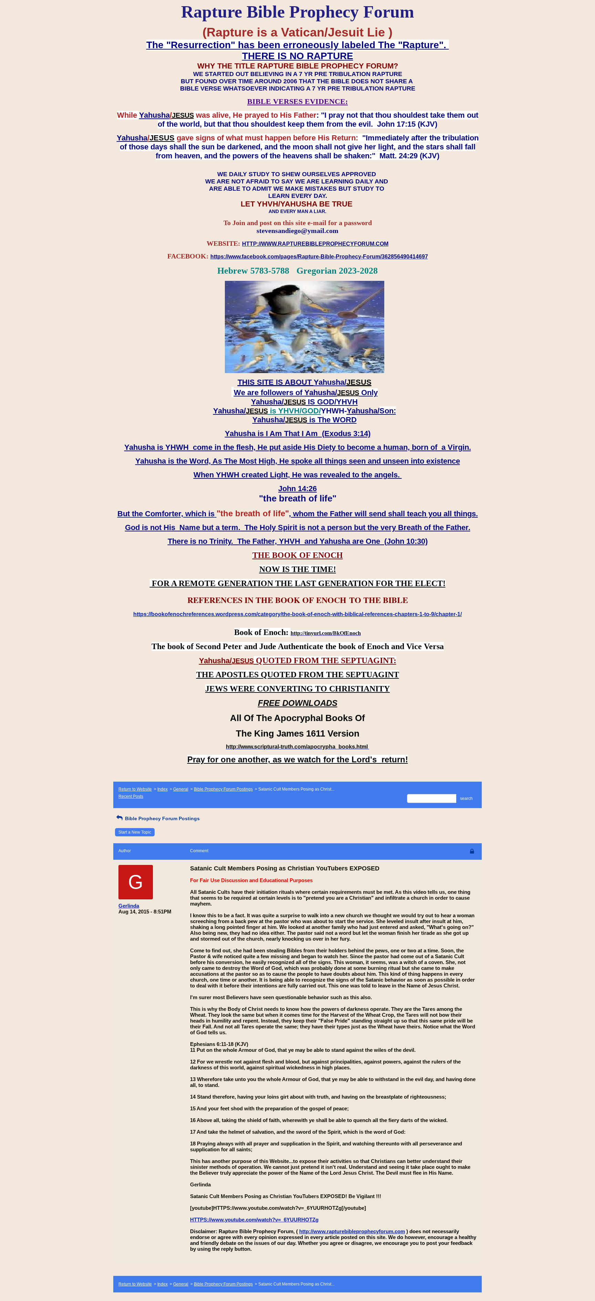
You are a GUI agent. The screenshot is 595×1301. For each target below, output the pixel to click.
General (180, 789)
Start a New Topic (134, 832)
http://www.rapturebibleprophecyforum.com (352, 1231)
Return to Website (135, 789)
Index (162, 789)
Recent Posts (130, 796)
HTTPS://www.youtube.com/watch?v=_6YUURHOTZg (254, 1220)
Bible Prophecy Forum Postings (223, 789)
